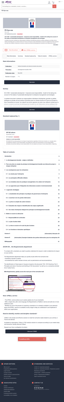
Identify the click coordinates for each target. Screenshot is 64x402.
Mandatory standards (39, 370)
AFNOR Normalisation (9, 389)
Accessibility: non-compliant (10, 395)
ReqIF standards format (40, 376)
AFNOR (5, 385)
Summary (20, 56)
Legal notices (7, 370)
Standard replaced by (30, 56)
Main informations (11, 56)
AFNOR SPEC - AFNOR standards (42, 372)
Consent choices (8, 372)
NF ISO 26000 (10, 132)
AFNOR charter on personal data (12, 374)
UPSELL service (53, 56)
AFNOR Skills (7, 391)
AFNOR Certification (9, 387)
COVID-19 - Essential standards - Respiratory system (46, 369)
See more (55, 44)
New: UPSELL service (28, 50)
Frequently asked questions (10, 369)
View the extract (13, 50)
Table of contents (42, 56)
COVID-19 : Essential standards (41, 367)
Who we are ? (7, 367)
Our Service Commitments (10, 378)
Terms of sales (7, 376)
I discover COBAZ (32, 331)
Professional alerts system (10, 393)
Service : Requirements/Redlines (42, 374)
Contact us (36, 385)
